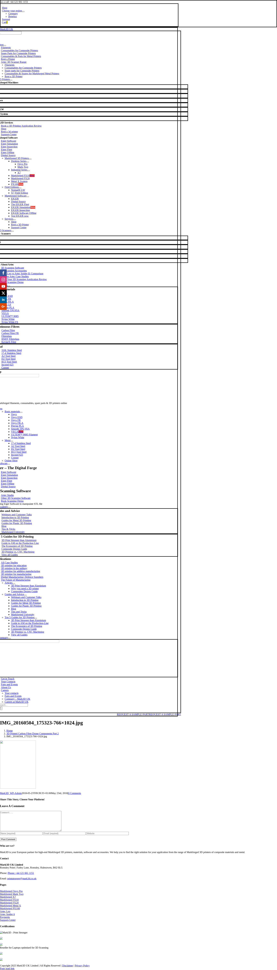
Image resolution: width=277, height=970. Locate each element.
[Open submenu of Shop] (5, 45)
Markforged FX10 (9, 899)
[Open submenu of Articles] (14, 583)
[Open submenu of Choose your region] (23, 11)
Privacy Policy (82, 965)
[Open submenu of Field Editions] (20, 187)
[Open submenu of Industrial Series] (28, 170)
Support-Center (8, 920)
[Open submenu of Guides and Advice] (25, 595)
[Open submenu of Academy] (9, 507)
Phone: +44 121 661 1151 (21, 873)
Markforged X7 (8, 897)
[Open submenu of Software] (8, 464)
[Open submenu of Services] (14, 219)
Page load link (7, 968)
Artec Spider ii (7, 914)
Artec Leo (5, 911)
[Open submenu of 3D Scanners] (12, 231)
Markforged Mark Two (11, 894)
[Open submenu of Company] (9, 638)
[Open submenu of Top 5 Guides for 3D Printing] (35, 618)
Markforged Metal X (10, 905)
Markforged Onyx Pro (11, 891)
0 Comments (74, 793)
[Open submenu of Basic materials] (21, 412)
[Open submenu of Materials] (9, 285)
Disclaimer (67, 965)
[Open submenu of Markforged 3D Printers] (30, 159)
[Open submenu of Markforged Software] (27, 196)
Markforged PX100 (10, 908)
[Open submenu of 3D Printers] (11, 80)
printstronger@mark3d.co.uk (21, 878)
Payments (5, 917)
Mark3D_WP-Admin (11, 793)
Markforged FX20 (9, 902)
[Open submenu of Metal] (11, 441)
